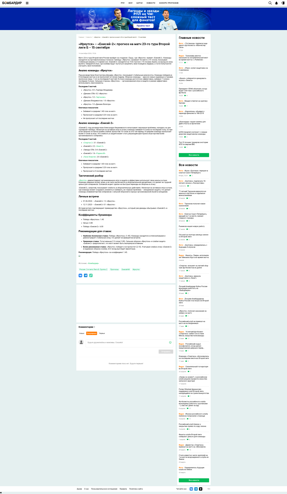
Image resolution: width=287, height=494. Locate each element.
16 (190, 450)
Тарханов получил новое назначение (192, 205)
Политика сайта (136, 489)
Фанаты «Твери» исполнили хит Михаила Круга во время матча (194, 256)
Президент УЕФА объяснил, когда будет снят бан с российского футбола (193, 91)
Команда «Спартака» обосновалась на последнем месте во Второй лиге (194, 357)
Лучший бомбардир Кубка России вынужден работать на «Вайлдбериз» (193, 288)
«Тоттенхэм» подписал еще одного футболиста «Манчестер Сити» (193, 45)
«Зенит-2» (100, 146)
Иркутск (136, 269)
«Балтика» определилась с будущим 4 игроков (193, 246)
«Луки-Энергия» (89, 157)
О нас (86, 489)
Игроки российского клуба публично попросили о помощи (193, 415)
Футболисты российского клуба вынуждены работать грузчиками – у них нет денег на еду (193, 404)
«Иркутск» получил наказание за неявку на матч (193, 312)
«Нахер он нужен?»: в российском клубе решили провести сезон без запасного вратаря (193, 379)
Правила (123, 489)
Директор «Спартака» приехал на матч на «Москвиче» (192, 446)
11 (188, 338)
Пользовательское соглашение (104, 489)
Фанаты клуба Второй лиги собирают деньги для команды (192, 435)
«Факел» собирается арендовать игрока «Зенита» (192, 79)
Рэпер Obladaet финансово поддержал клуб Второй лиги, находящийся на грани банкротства (194, 391)
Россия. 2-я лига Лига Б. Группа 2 (93, 269)
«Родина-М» (100, 153)
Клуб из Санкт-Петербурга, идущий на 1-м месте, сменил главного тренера (193, 216)
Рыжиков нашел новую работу (192, 226)
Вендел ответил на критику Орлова (193, 102)
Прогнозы (114, 269)
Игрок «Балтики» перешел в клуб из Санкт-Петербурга (193, 172)
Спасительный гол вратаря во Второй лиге (193, 368)
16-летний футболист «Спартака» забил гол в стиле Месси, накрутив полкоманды (191, 334)
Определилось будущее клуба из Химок (191, 469)
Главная (81, 37)
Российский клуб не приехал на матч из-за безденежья (192, 322)
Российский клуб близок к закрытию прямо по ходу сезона (192, 425)
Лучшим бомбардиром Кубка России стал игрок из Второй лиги (194, 301)
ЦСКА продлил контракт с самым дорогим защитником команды (193, 133)
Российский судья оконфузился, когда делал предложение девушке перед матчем (191, 346)
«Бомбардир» (93, 263)
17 (190, 408)
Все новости (194, 155)
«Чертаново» (100, 97)
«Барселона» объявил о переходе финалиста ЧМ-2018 (191, 112)
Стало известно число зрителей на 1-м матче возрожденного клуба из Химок (194, 457)
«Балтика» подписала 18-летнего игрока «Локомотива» (192, 182)
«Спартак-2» (88, 143)
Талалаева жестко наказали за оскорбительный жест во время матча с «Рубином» (193, 58)
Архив (79, 489)
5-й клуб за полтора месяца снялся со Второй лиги (193, 236)
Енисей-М (126, 269)
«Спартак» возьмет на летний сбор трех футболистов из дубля (193, 267)
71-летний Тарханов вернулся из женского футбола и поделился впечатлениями (192, 193)
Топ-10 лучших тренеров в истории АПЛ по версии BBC (193, 143)
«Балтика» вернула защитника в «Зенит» (190, 277)
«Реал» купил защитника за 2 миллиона (193, 69)
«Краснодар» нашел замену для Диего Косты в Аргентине (192, 123)
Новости (89, 37)
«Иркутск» (83, 180)
